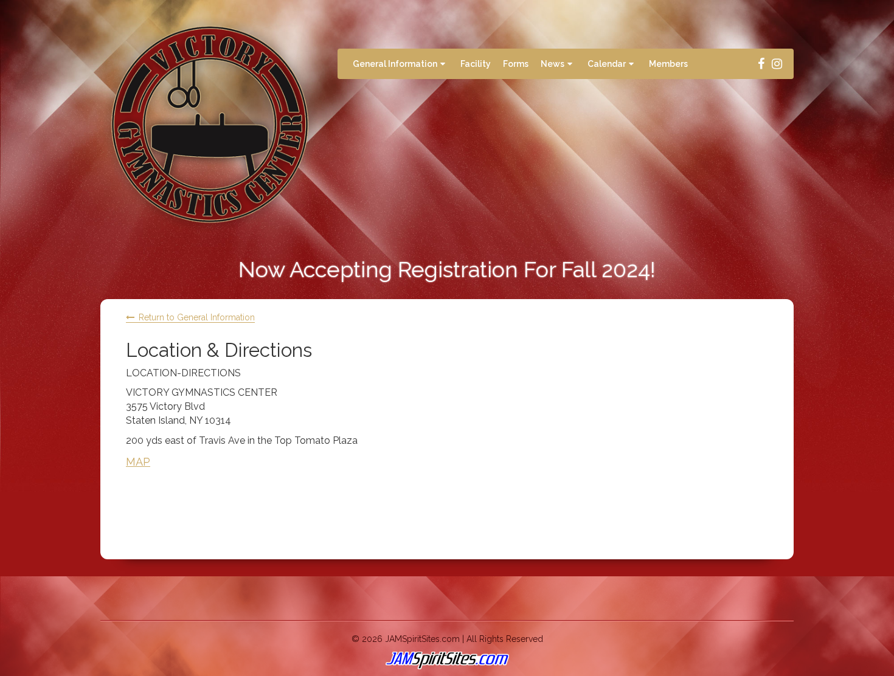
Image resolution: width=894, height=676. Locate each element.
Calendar (606, 64)
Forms (515, 64)
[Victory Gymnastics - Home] (209, 124)
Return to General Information (197, 317)
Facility (475, 64)
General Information (395, 64)
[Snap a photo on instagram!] (777, 64)
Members (668, 64)
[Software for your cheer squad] (447, 661)
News (552, 64)
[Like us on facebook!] (761, 64)
